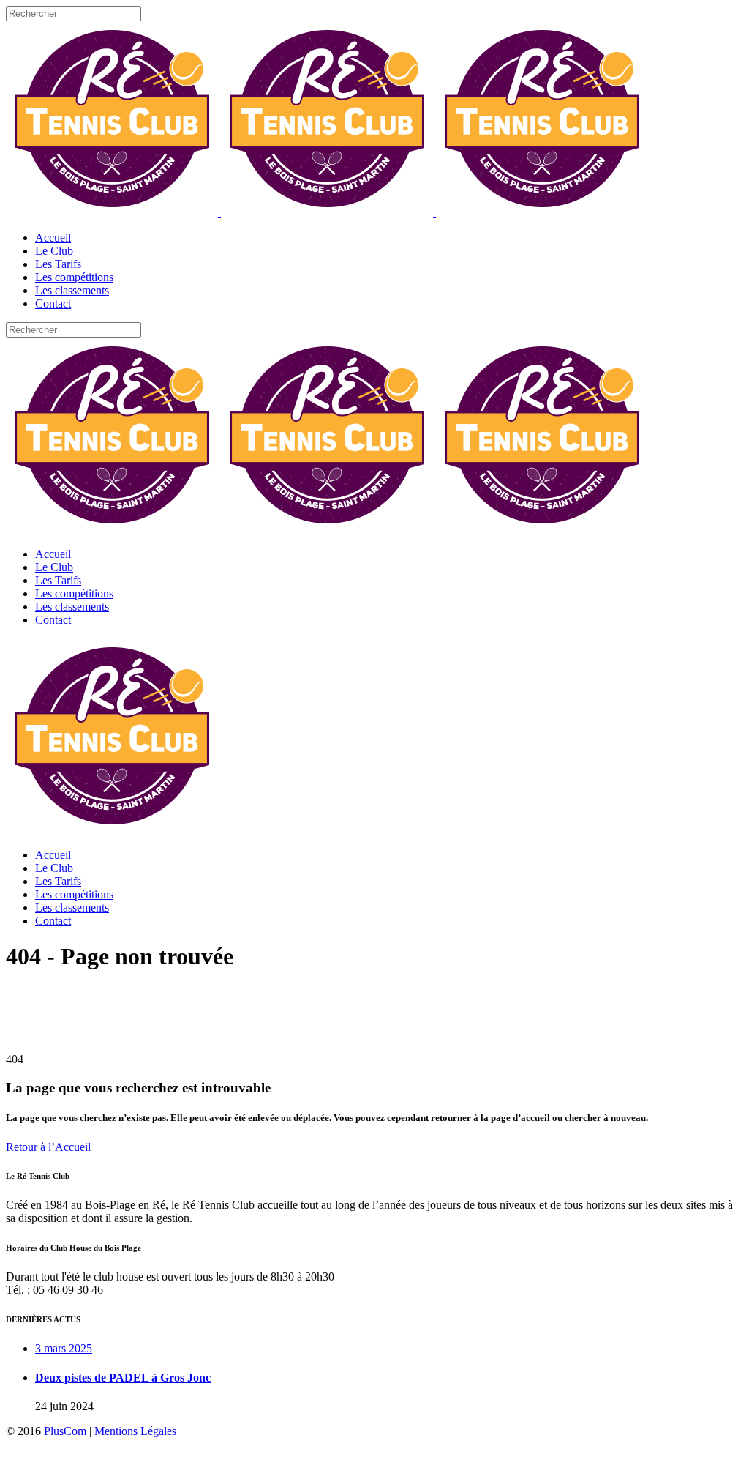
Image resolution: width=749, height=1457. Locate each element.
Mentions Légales (135, 1431)
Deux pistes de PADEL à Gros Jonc (123, 1377)
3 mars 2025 (63, 1348)
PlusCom (65, 1431)
